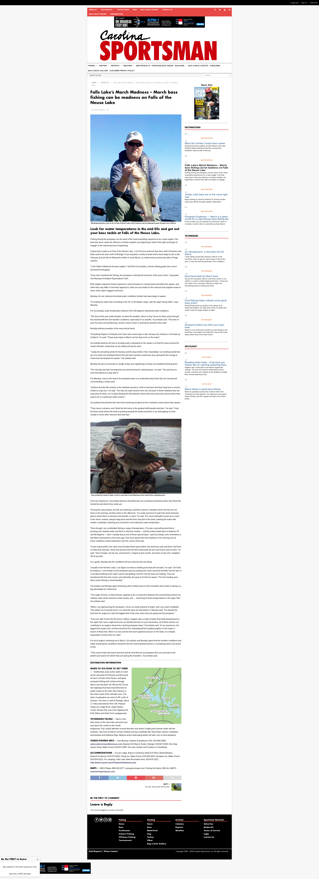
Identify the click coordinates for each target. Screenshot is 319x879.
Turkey (150, 837)
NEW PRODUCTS (143, 66)
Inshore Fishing (126, 834)
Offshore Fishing (127, 837)
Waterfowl (152, 831)
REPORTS (115, 66)
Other (150, 841)
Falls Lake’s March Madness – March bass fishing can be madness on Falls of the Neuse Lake (206, 167)
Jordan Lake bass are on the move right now (206, 195)
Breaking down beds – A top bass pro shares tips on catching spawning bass (205, 363)
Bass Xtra (206, 85)
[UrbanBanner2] (159, 26)
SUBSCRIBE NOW (116, 14)
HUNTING (103, 66)
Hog (149, 834)
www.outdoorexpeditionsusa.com (106, 744)
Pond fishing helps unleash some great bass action (206, 301)
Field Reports (106, 10)
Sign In (304, 3)
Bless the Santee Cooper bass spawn (205, 143)
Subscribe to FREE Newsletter (20, 874)
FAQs (135, 10)
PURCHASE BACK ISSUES (162, 66)
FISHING (91, 66)
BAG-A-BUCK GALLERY (97, 14)
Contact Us (167, 10)
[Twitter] (220, 10)
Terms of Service (212, 831)
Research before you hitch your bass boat (204, 326)
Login (206, 834)
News (121, 824)
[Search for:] (216, 75)
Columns (179, 824)
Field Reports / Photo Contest (103, 851)
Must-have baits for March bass (201, 276)
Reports (179, 827)
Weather (179, 831)
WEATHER (127, 66)
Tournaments (125, 841)
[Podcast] (229, 10)
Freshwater (124, 831)
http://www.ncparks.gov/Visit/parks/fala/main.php (113, 763)
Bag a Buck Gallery (156, 844)
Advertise (208, 824)
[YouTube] (225, 10)
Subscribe (314, 3)
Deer (149, 827)
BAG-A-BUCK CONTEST (149, 10)
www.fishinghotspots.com (102, 772)
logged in (104, 810)
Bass (121, 827)
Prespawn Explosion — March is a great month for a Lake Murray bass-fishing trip (206, 217)
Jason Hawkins (99, 110)
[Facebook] (215, 10)
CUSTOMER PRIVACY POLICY (122, 71)
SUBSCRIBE (215, 66)
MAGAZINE (179, 66)
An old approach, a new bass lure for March (204, 253)
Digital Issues (123, 10)
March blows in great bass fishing (202, 389)
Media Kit (93, 10)
